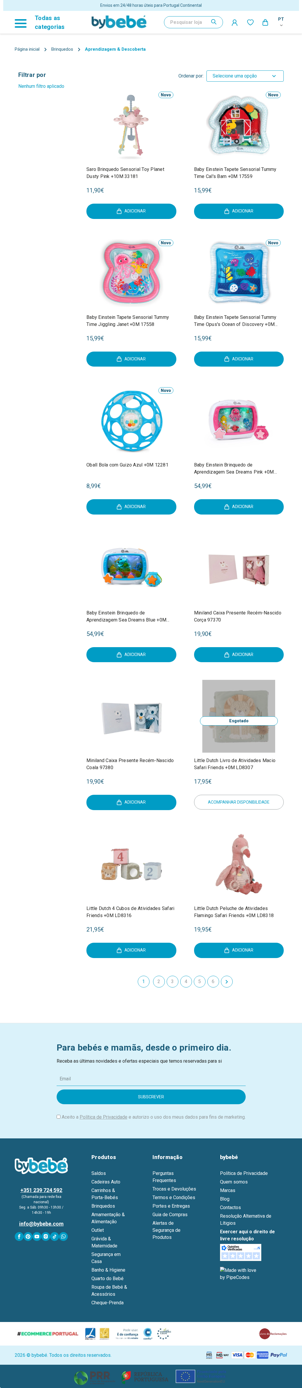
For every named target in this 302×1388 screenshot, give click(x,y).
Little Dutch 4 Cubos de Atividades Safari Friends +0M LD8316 (130, 912)
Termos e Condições (173, 1197)
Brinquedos (103, 1206)
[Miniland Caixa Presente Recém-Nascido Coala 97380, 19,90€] (131, 716)
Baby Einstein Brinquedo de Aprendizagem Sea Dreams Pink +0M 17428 (234, 469)
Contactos (230, 1207)
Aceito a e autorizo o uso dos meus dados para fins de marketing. (154, 1117)
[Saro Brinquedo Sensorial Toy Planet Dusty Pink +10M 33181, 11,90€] (131, 125)
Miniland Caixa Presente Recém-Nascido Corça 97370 (237, 616)
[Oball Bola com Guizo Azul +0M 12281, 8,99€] (131, 420)
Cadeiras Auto (105, 1182)
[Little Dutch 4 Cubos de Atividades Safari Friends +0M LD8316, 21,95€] (131, 864)
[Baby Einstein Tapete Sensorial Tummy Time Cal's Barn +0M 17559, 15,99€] (239, 125)
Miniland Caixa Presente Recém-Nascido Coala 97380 (130, 764)
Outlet (97, 1230)
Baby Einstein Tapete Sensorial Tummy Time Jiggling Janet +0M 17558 (127, 320)
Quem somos (234, 1182)
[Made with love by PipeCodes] (239, 1274)
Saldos (98, 1173)
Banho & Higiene (108, 1270)
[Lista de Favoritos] (250, 22)
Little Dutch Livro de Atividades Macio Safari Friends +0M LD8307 (235, 764)
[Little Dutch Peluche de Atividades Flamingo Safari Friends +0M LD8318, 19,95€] (239, 864)
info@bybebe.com (41, 1224)
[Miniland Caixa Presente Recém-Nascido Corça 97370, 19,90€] (239, 568)
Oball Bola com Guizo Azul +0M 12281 (127, 465)
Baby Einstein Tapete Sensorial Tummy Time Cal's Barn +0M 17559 (235, 173)
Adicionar (135, 211)
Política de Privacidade (103, 1117)
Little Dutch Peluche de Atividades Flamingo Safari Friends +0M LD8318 (234, 912)
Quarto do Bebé (107, 1278)
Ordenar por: (190, 76)
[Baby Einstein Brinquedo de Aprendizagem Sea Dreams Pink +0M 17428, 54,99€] (239, 420)
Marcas (227, 1190)
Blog (224, 1199)
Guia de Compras (170, 1214)
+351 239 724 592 (41, 1190)
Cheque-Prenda (107, 1302)
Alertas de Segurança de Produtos (166, 1230)
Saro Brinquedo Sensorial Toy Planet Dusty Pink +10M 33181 (125, 173)
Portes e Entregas (171, 1206)
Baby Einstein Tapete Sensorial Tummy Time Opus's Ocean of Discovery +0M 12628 (235, 321)
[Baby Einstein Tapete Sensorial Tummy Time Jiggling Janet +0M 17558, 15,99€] (131, 273)
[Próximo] (226, 981)
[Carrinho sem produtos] (265, 22)
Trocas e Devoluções (174, 1189)
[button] (151, 1376)
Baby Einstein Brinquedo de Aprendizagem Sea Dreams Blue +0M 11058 (126, 617)
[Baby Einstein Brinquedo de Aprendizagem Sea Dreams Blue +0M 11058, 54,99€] (131, 568)
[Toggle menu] (23, 22)
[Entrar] (235, 22)
